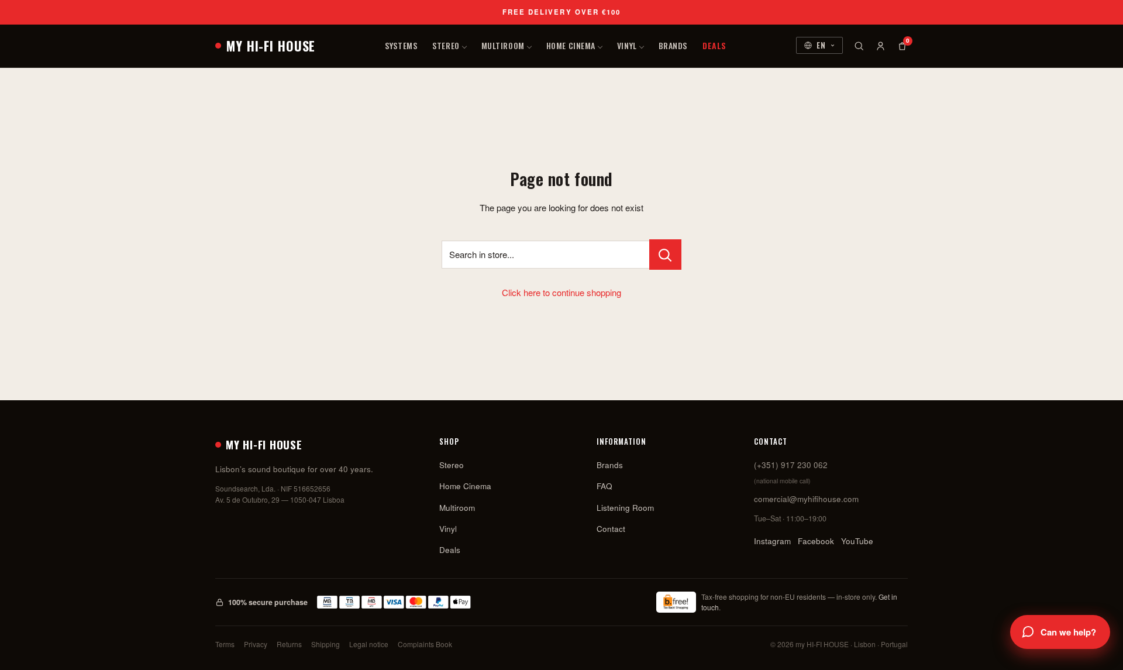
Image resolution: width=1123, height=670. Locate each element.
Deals (714, 45)
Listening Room (625, 507)
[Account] (880, 45)
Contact (611, 528)
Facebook (816, 541)
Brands (673, 45)
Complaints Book (425, 644)
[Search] (858, 45)
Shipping (325, 644)
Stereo (445, 45)
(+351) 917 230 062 (791, 464)
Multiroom (503, 45)
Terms (225, 644)
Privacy (255, 644)
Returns (289, 644)
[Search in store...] (665, 254)
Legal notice (368, 644)
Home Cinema (570, 45)
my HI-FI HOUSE (270, 45)
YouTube (857, 541)
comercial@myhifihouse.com (806, 498)
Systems (401, 45)
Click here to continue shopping (561, 292)
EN (821, 45)
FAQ (604, 486)
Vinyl (627, 45)
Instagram (772, 541)
